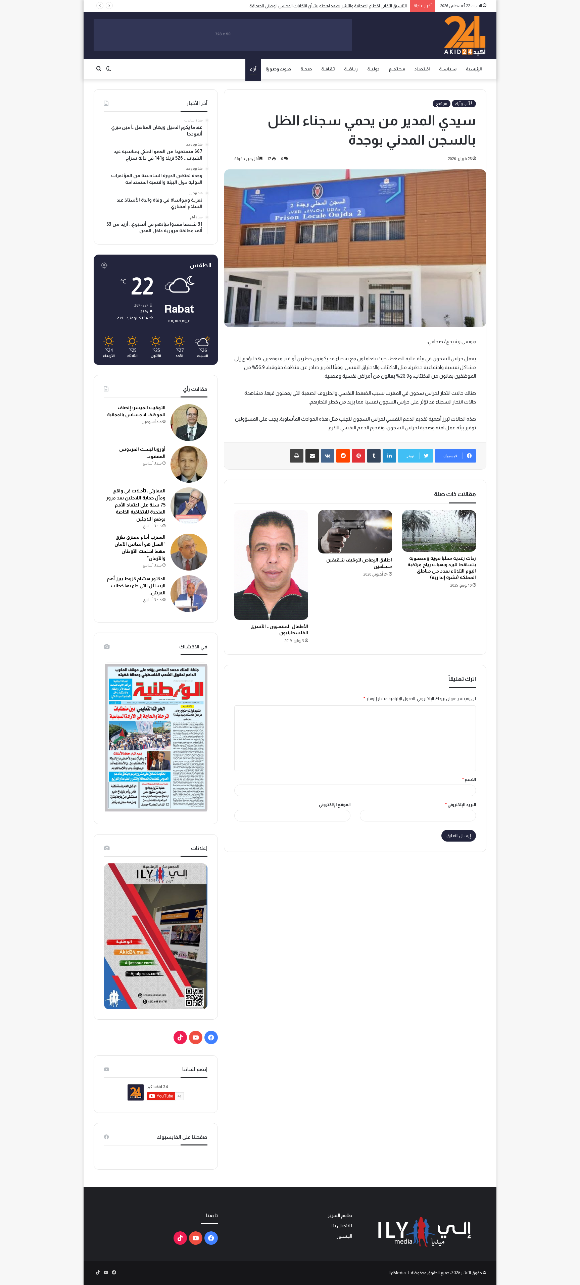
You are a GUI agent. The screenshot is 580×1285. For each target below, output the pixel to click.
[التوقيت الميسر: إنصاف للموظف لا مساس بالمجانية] (189, 422)
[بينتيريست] (358, 456)
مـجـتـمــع (397, 68)
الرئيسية (474, 68)
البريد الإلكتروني (460, 804)
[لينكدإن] (389, 456)
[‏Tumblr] (374, 456)
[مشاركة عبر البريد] (312, 456)
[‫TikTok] (180, 1037)
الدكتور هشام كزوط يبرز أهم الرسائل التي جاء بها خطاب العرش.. (136, 585)
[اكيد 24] (464, 35)
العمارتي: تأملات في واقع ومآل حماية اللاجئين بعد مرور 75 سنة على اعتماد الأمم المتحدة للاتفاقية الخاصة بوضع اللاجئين (135, 505)
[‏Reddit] (343, 456)
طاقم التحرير (340, 1215)
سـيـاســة (447, 68)
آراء (253, 68)
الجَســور (344, 1236)
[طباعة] (296, 456)
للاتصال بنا (342, 1225)
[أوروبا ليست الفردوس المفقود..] (189, 464)
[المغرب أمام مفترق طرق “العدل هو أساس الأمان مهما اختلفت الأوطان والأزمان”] (189, 552)
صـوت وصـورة (278, 68)
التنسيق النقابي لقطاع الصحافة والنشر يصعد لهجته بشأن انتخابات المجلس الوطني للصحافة (328, 5)
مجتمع (441, 103)
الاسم (469, 779)
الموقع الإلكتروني (334, 804)
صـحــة (306, 68)
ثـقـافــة (328, 68)
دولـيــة (373, 68)
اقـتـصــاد (422, 68)
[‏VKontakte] (327, 456)
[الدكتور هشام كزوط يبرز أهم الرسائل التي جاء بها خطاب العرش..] (189, 593)
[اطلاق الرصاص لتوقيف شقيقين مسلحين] (355, 531)
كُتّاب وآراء (464, 103)
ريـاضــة (351, 68)
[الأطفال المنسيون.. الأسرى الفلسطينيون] (271, 565)
